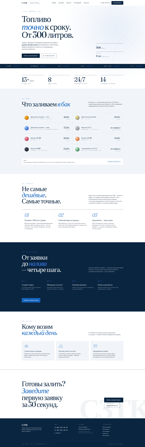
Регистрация (106, 429)
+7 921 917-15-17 (61, 430)
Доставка (61, 2)
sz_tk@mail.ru (57, 433)
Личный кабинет (117, 2)
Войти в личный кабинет (31, 55)
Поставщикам (77, 2)
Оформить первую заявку (31, 300)
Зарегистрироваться (112, 405)
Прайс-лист (105, 433)
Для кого (69, 2)
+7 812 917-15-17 (105, 2)
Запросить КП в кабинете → (114, 161)
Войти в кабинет (107, 427)
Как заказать (106, 435)
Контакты (86, 2)
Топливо (54, 2)
